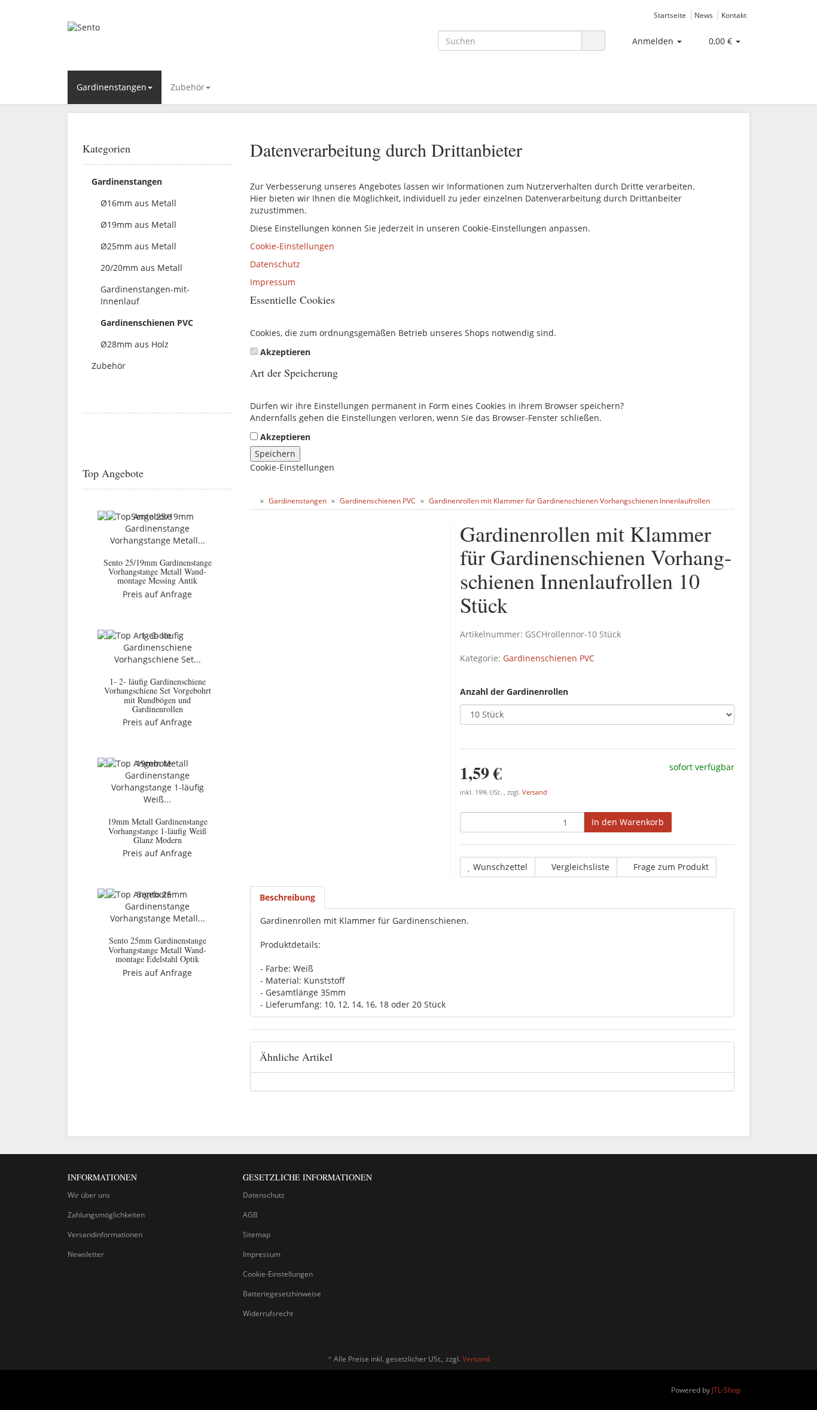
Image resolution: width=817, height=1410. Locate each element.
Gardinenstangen (112, 87)
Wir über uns (89, 1195)
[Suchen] (593, 41)
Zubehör (187, 87)
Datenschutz (275, 264)
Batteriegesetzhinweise (282, 1294)
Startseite (670, 15)
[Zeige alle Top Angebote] (228, 474)
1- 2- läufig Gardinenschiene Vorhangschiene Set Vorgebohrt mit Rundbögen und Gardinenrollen (157, 695)
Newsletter (86, 1254)
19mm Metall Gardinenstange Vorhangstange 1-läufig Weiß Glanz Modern (158, 831)
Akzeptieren (285, 352)
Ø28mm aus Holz (134, 344)
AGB (250, 1215)
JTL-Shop (726, 1390)
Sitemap (256, 1234)
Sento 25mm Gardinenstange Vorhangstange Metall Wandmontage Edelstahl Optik (157, 950)
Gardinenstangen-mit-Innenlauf (145, 295)
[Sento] (175, 39)
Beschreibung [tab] (287, 897)
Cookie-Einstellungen (292, 246)
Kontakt (733, 15)
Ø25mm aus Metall (138, 246)
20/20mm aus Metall (141, 267)
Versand (534, 792)
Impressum (272, 282)
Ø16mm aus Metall (138, 203)
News (703, 15)
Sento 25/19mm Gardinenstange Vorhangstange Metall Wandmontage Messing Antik (157, 572)
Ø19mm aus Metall (138, 224)
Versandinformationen (105, 1234)
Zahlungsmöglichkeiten (106, 1215)
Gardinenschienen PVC (549, 658)
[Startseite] (252, 501)
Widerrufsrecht (268, 1313)
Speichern (275, 453)
